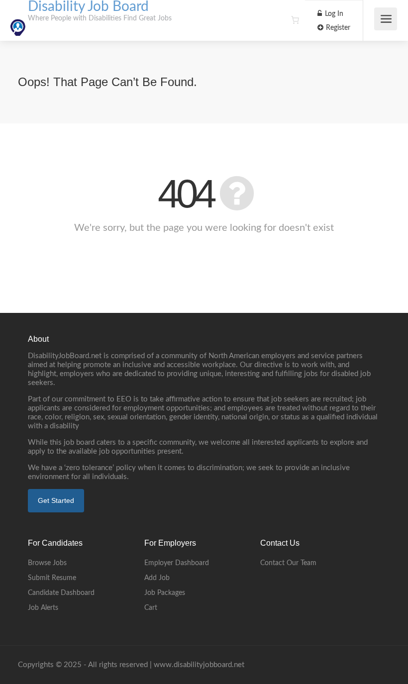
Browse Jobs (47, 563)
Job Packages (164, 592)
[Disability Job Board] (18, 22)
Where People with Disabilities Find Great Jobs (100, 18)
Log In (333, 13)
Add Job (157, 578)
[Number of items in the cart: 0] (295, 20)
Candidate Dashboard (61, 592)
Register (337, 27)
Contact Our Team (288, 563)
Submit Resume (52, 578)
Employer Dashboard (176, 563)
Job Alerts (43, 607)
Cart (150, 607)
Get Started (56, 500)
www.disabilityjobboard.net (199, 665)
